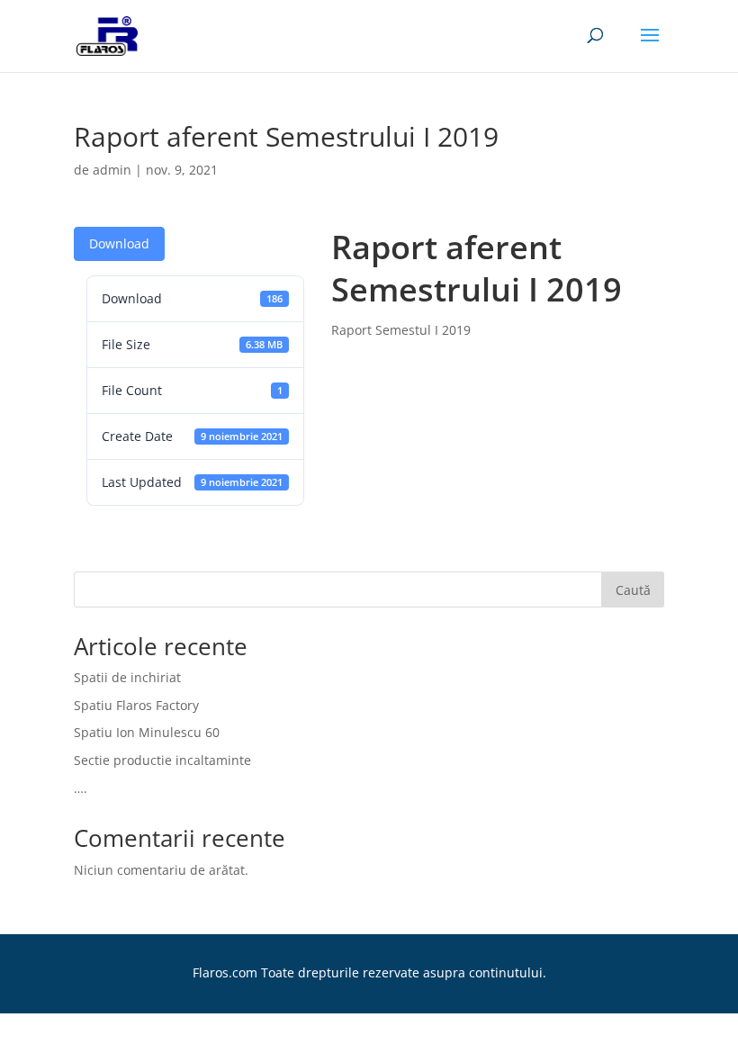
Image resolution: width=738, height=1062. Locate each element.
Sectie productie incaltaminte (162, 760)
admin (112, 169)
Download (119, 243)
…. (80, 787)
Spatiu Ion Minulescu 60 (147, 732)
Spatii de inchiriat (127, 677)
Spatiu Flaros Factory (136, 705)
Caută (633, 589)
